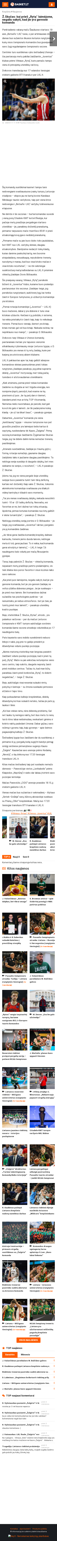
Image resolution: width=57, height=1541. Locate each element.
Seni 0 (26, 857)
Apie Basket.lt (25, 1529)
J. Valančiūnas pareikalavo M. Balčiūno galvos (24, 1361)
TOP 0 (7, 857)
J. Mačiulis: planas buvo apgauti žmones (21, 1389)
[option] (38, 835)
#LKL (49, 813)
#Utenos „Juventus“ (37, 813)
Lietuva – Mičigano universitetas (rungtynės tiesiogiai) (28, 1383)
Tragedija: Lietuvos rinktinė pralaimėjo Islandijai (25, 1446)
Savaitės (10, 1354)
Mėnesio (25, 1354)
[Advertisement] (28, 156)
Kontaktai (14, 1529)
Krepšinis (6, 12)
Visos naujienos (28, 1340)
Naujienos (17, 12)
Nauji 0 (16, 857)
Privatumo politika (39, 1529)
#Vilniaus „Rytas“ (19, 813)
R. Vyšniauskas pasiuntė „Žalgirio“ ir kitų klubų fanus (27, 1403)
